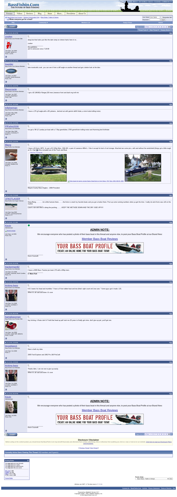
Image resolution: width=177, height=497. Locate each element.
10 (161, 27)
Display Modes (165, 30)
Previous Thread (84, 448)
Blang (8, 145)
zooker (8, 36)
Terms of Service (166, 488)
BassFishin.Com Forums (14, 17)
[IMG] (6, 473)
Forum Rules (9, 478)
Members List (86, 22)
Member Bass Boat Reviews (100, 238)
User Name (146, 17)
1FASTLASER (12, 198)
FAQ (13, 22)
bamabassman (13, 317)
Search (160, 22)
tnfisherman (11, 108)
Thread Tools (142, 30)
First (147, 27)
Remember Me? (167, 17)
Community (42, 22)
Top (174, 488)
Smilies (7, 472)
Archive (144, 488)
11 (164, 27)
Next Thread (94, 448)
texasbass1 (11, 346)
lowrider (9, 64)
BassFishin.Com (136, 488)
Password (145, 19)
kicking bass (11, 285)
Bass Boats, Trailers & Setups (50, 17)
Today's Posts (127, 22)
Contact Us (125, 488)
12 (166, 27)
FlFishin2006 (12, 126)
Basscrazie (11, 89)
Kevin (8, 225)
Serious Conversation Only (31, 17)
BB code (7, 471)
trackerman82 (12, 267)
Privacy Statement (154, 488)
